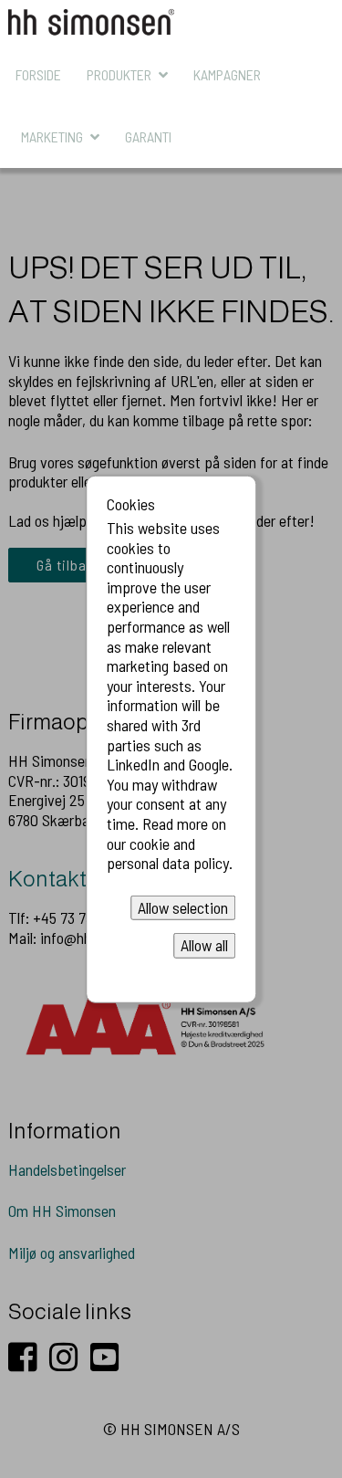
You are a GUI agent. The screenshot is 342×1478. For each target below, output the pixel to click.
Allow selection (183, 907)
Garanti (148, 136)
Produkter (119, 74)
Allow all (204, 945)
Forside (38, 74)
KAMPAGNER (227, 74)
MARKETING (52, 136)
